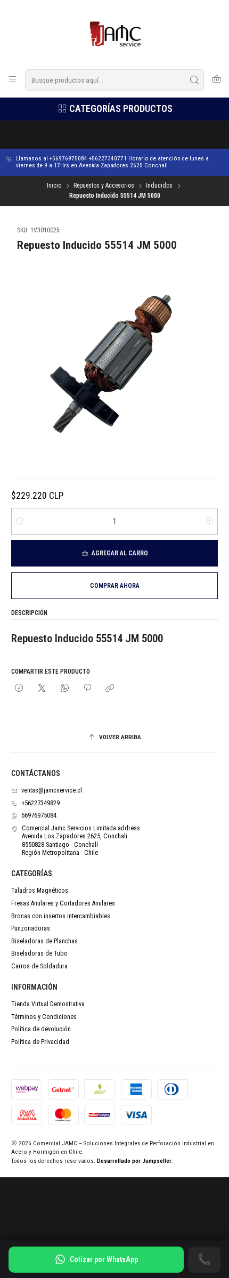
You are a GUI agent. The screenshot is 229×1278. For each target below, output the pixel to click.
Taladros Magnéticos (39, 890)
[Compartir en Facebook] (19, 689)
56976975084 (38, 815)
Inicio (54, 186)
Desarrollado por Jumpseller (134, 1161)
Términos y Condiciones (44, 1017)
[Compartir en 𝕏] (42, 689)
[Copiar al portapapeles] (110, 689)
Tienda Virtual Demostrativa (48, 1004)
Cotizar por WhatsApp (104, 1259)
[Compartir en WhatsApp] (64, 689)
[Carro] (216, 79)
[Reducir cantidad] (19, 521)
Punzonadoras (30, 928)
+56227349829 (40, 803)
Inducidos (159, 186)
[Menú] (13, 79)
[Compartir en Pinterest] (87, 689)
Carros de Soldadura (39, 966)
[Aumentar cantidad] (209, 521)
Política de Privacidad (40, 1042)
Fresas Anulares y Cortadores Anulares (63, 903)
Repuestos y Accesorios (103, 186)
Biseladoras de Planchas (44, 941)
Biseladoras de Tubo (39, 953)
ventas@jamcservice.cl (51, 790)
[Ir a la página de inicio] (115, 34)
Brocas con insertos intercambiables (60, 916)
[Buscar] (195, 80)
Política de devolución (41, 1029)
